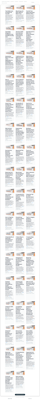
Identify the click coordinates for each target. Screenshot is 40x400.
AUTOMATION (16, 1)
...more (20, 19)
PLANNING (25, 1)
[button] (9, 15)
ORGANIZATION (21, 1)
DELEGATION (12, 1)
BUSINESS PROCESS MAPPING (6, 1)
